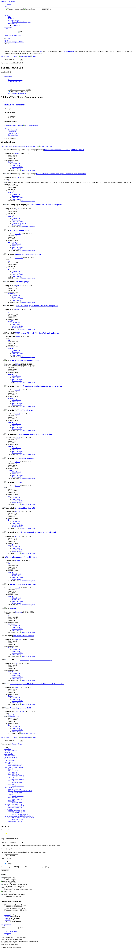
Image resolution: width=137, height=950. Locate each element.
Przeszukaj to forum (9, 85)
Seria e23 (11, 784)
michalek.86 (19, 258)
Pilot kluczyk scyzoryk (27, 410)
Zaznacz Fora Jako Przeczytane (21, 22)
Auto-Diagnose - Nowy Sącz (20, 814)
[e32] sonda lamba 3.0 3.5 (19, 230)
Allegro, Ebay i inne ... (15, 821)
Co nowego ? (8, 27)
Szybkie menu (12, 23)
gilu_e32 (18, 560)
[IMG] (6, 918)
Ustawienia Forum (13, 20)
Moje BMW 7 (8, 762)
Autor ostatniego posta (32, 146)
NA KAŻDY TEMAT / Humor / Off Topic (21, 817)
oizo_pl (17, 390)
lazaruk (17, 486)
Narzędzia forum (8, 76)
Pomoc (6, 6)
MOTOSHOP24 (17, 812)
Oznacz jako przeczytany (15, 80)
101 (16, 56)
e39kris (17, 462)
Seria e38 (11, 777)
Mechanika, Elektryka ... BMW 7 (14, 42)
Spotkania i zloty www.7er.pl (13, 804)
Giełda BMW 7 (9, 809)
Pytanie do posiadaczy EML (20, 708)
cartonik (17, 336)
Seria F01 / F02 (12, 772)
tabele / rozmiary (17, 799)
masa (20, 482)
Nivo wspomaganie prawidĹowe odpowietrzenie (38, 532)
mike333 (18, 234)
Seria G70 (11, 769)
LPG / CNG (11, 801)
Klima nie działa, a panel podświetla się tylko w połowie (37, 306)
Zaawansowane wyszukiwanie (13, 35)
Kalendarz (11, 18)
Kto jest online (8, 754)
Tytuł (2, 146)
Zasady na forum (6, 925)
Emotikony (7, 916)
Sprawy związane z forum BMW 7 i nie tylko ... (18, 816)
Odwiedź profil (12, 130)
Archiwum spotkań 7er (15, 807)
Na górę (20, 744)
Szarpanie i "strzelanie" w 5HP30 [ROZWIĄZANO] (64, 150)
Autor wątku (8, 146)
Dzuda (17, 177)
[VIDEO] (7, 920)
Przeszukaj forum (9, 755)
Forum (6, 15)
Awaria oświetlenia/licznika (23, 636)
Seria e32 (11, 781)
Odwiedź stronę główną (19, 223)
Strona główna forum (10, 757)
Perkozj (17, 687)
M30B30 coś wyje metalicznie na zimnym (25, 360)
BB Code (7, 915)
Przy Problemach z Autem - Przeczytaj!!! (46, 205)
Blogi (6, 28)
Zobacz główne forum (14, 81)
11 (12, 56)
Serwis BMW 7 (9, 787)
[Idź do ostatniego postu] (27, 170)
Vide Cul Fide (19, 711)
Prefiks (3, 855)
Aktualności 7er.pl (9, 760)
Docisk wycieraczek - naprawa (13, 125)
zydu (16, 663)
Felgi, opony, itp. (13, 797)
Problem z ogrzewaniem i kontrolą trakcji (36, 660)
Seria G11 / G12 (13, 770)
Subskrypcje (8, 752)
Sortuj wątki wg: (6, 849)
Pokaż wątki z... (5, 842)
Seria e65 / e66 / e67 (14, 774)
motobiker (18, 285)
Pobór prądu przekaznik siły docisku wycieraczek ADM (41, 386)
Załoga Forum (16, 25)
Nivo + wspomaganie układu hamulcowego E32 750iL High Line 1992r (37, 684)
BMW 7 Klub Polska (10, 931)
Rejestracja (7, 5)
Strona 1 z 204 (5, 56)
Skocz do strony (9, 59)
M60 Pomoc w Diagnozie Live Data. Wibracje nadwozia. (37, 333)
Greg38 (17, 208)
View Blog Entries (13, 133)
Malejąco (9, 864)
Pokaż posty (24, 91)
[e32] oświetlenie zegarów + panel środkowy (21, 557)
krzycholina (18, 612)
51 (14, 56)
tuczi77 (17, 153)
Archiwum (7, 933)
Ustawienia (7, 749)
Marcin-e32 (18, 639)
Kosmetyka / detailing (14, 789)
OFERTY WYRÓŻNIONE (16, 811)
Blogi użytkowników (14, 765)
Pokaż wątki (14, 91)
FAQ (9, 17)
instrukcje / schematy (14, 105)
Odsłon (23, 146)
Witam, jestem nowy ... (15, 764)
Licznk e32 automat (26, 458)
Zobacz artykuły (13, 135)
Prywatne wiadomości (11, 750)
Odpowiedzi (16, 146)
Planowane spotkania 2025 (16, 806)
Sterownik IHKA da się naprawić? (23, 584)
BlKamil (17, 364)
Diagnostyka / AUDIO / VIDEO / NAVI (20, 791)
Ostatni (28, 56)
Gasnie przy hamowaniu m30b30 (28, 254)
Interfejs (13, 608)
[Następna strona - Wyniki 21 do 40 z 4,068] (22, 56)
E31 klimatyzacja (22, 282)
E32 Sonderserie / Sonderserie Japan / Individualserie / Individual (61, 174)
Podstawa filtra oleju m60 (25, 508)
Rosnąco (9, 862)
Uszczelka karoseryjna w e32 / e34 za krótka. (35, 434)
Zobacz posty (12, 131)
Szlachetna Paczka (17, 819)
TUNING (11, 794)
